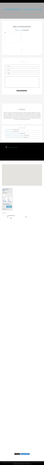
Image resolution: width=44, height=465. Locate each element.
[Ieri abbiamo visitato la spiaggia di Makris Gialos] (27, 240)
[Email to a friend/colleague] (24, 45)
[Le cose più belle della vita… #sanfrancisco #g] (17, 286)
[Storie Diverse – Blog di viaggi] (22, 151)
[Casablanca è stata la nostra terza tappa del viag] (17, 430)
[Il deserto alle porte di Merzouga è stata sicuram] (27, 380)
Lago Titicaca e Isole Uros (9, 131)
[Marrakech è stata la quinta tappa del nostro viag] (7, 427)
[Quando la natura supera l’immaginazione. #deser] (7, 376)
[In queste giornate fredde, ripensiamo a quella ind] (27, 335)
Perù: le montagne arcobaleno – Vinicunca (12, 133)
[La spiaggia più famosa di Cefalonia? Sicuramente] (7, 236)
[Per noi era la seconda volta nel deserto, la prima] (37, 335)
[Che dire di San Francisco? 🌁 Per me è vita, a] (37, 298)
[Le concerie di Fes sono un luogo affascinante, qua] (7, 342)
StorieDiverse (19, 30)
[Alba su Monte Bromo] (19, 45)
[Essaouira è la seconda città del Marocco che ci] (27, 425)
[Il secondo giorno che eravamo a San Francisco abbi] (27, 295)
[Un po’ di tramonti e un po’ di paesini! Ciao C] (17, 229)
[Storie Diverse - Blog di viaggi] (22, 9)
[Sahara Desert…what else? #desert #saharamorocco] (17, 371)
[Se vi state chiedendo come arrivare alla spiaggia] (7, 285)
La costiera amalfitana (8, 129)
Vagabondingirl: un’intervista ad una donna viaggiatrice (14, 135)
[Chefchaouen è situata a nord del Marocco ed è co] (37, 420)
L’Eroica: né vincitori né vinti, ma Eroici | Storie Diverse (14, 137)
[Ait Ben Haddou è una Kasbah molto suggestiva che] (37, 386)
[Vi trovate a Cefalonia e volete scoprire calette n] (37, 249)
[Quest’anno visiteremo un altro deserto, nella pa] (17, 333)
